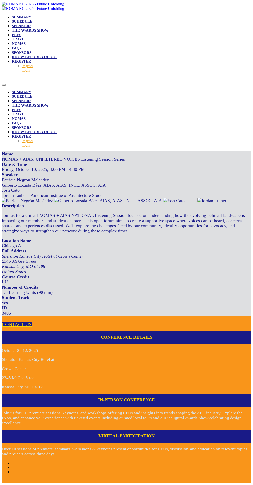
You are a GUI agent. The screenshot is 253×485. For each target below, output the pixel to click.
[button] (17, 324)
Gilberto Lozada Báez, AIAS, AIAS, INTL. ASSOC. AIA (54, 185)
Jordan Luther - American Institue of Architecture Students (54, 195)
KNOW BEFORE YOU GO (34, 57)
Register (27, 66)
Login (26, 70)
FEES (16, 35)
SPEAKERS (21, 26)
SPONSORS (21, 53)
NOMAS (19, 44)
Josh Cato (11, 190)
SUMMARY (21, 17)
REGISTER (21, 61)
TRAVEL (19, 39)
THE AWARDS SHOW (30, 30)
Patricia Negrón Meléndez (25, 179)
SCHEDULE (22, 21)
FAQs (16, 48)
